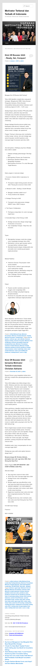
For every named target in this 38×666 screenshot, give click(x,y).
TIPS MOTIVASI (15, 586)
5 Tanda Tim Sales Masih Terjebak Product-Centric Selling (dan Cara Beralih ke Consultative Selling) (19, 648)
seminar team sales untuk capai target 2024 (17, 600)
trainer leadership (18, 349)
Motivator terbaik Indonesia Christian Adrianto (17, 591)
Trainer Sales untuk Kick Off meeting (14, 603)
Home (6, 43)
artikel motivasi (14, 581)
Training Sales (19, 337)
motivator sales (26, 589)
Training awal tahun (10, 604)
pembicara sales (24, 593)
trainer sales (27, 601)
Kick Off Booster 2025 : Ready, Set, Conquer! (15, 56)
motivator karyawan (19, 340)
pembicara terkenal (25, 594)
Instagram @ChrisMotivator (16, 633)
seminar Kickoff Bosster (17, 598)
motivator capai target (15, 588)
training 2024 (28, 603)
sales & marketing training (12, 596)
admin (22, 61)
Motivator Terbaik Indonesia (19, 336)
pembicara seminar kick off (12, 594)
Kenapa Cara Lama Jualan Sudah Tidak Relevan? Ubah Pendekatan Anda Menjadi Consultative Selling (19, 657)
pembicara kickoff (15, 347)
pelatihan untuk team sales (12, 593)
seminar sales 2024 (20, 599)
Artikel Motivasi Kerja (15, 334)
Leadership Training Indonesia (13, 583)
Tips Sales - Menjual (25, 586)
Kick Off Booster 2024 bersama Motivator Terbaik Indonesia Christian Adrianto (15, 364)
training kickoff (15, 352)
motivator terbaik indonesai (12, 345)
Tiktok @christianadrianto (16, 635)
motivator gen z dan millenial (17, 339)
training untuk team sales (15, 608)
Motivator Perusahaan (22, 344)
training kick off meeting (21, 604)
